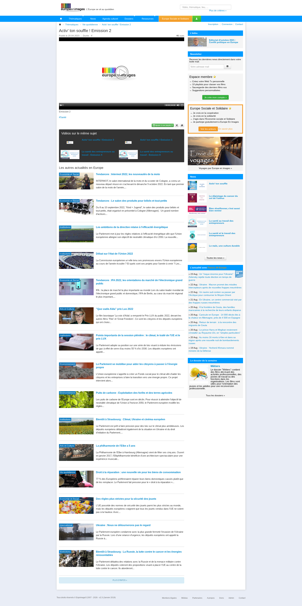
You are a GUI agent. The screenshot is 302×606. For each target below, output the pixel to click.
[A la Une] (61, 19)
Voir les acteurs (208, 129)
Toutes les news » (215, 258)
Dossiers (129, 18)
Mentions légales (169, 598)
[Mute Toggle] (178, 105)
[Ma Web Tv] (196, 19)
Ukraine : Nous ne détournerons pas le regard (123, 525)
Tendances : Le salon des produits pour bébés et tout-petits (131, 200)
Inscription (213, 24)
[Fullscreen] (182, 105)
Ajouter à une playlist (163, 125)
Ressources (148, 18)
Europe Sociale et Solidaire (175, 18)
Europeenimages (72, 8)
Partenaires (197, 598)
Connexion (227, 24)
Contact (239, 24)
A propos (211, 598)
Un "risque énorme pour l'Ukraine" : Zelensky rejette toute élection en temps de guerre (212, 277)
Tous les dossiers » (215, 395)
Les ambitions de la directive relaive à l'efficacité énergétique (132, 227)
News (93, 18)
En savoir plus (225, 129)
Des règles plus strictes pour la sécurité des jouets (126, 498)
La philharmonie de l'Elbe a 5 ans (115, 445)
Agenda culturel (110, 18)
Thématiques (75, 18)
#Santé (62, 117)
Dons (221, 598)
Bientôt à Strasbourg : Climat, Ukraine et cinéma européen (130, 419)
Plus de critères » (217, 10)
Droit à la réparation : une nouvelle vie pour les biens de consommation (138, 472)
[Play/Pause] (61, 105)
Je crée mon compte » (215, 97)
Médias (184, 598)
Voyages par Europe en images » (215, 168)
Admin (231, 598)
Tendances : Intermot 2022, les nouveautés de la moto (128, 174)
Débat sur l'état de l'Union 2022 (114, 253)
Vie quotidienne (90, 24)
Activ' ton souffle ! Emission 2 (116, 24)
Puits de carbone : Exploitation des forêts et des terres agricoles (134, 392)
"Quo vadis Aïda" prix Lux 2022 (114, 309)
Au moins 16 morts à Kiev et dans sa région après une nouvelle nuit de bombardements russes (214, 340)
